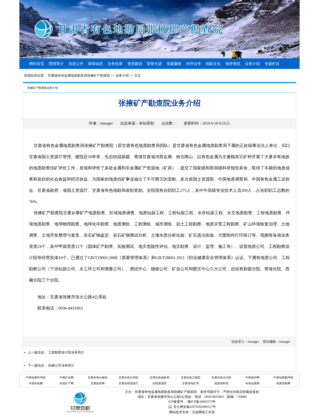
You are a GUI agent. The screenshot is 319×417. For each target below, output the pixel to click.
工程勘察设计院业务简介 (66, 352)
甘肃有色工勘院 (190, 377)
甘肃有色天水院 (221, 377)
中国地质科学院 (36, 377)
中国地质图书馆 (283, 377)
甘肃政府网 (98, 383)
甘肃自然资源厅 (128, 383)
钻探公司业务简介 (61, 365)
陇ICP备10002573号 (202, 401)
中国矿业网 (67, 377)
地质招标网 (283, 383)
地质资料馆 (221, 383)
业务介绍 (122, 75)
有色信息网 (252, 383)
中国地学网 (252, 377)
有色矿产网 (67, 383)
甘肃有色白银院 (97, 377)
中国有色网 (36, 383)
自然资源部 (159, 383)
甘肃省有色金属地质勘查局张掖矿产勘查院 (79, 75)
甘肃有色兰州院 (128, 377)
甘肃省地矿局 (190, 383)
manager (106, 123)
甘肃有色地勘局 (159, 377)
